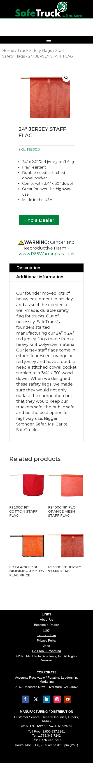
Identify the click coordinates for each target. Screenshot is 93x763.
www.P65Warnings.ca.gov (46, 253)
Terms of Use (46, 635)
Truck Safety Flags (34, 50)
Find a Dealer (38, 220)
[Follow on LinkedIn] (46, 699)
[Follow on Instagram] (57, 699)
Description (28, 267)
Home (8, 50)
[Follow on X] (36, 699)
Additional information (39, 276)
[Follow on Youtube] (67, 699)
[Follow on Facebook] (25, 699)
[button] (66, 78)
